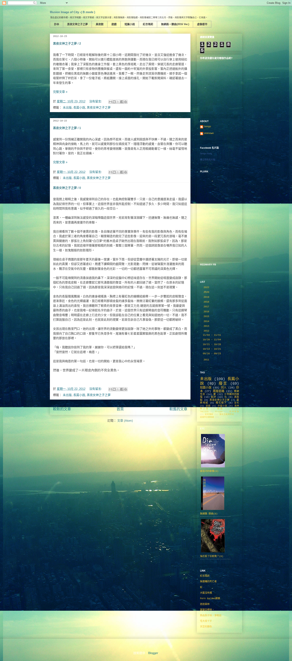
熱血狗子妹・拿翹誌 (210, 615)
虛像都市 (202, 24)
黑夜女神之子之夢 (77, 24)
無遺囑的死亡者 (208, 581)
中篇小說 (222, 406)
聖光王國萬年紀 (226, 414)
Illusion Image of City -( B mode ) (72, 12)
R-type (218, 412)
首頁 (120, 409)
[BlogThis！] (114, 102)
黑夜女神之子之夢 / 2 (67, 43)
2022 (207, 287)
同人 (223, 387)
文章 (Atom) (125, 420)
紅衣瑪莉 (148, 24)
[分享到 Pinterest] (126, 102)
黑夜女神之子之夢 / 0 (67, 187)
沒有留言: (96, 101)
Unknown (209, 133)
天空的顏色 (206, 626)
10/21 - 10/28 (212, 344)
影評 (213, 397)
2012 (207, 331)
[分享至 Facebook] (122, 102)
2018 (207, 302)
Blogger (153, 653)
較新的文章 (62, 409)
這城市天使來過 (207, 417)
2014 (207, 321)
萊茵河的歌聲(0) (209, 471)
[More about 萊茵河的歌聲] (213, 467)
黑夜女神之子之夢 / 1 (67, 128)
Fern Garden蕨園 (210, 598)
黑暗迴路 (218, 391)
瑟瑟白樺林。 (207, 610)
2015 (207, 316)
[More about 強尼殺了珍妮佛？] (213, 552)
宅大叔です (206, 621)
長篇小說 (79, 107)
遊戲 (114, 24)
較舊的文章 (178, 409)
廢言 (223, 383)
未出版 (67, 107)
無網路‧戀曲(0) (209, 513)
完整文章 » (60, 91)
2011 (207, 359)
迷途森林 (205, 604)
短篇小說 (130, 24)
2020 (207, 292)
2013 (207, 326)
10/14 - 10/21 (212, 349)
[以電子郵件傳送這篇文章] (110, 102)
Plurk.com (234, 253)
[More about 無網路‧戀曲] (212, 510)
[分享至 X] (118, 102)
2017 (207, 306)
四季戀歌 (234, 412)
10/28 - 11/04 (212, 339)
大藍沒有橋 (206, 593)
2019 (207, 297)
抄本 (56, 24)
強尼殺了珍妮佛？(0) (211, 556)
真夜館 (99, 24)
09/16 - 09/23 (212, 353)
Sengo (207, 126)
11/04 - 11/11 (212, 335)
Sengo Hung (206, 153)
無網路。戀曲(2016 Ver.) (175, 24)
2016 (207, 311)
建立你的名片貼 (207, 159)
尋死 (236, 403)
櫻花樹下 (221, 403)
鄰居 (220, 409)
